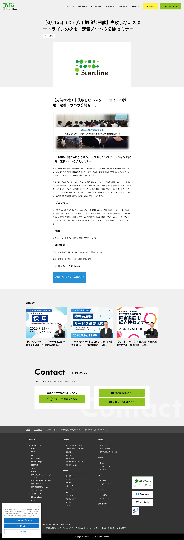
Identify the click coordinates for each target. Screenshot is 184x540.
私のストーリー (105, 484)
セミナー (101, 489)
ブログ (100, 475)
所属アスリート (66, 524)
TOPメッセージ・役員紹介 (75, 448)
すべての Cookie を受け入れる (22, 520)
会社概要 (69, 452)
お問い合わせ (102, 504)
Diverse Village (36, 462)
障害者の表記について (53, 528)
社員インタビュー (106, 445)
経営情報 (69, 483)
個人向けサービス (35, 494)
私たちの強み (70, 458)
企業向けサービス (35, 445)
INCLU (33, 455)
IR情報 (65, 470)
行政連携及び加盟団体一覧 (74, 462)
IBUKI (33, 452)
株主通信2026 (70, 476)
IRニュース (69, 479)
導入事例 (103, 480)
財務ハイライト (71, 486)
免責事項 (69, 505)
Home (28, 430)
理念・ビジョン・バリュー (74, 445)
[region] (22, 520)
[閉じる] (39, 506)
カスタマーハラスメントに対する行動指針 (101, 528)
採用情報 (101, 440)
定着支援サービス (37, 484)
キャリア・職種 (105, 448)
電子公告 (69, 502)
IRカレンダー (70, 496)
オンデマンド (104, 498)
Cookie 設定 (21, 532)
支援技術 (103, 469)
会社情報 (66, 440)
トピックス (103, 463)
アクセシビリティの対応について (74, 528)
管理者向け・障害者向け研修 (41, 480)
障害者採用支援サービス (39, 487)
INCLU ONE (35, 458)
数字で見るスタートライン (109, 452)
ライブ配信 (49, 36)
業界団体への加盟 (72, 465)
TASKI (33, 468)
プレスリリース (105, 466)
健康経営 (56, 524)
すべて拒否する (22, 526)
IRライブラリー (71, 489)
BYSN (33, 448)
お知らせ (101, 457)
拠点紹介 (69, 455)
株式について (70, 492)
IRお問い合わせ (71, 499)
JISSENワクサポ (37, 490)
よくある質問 (121, 528)
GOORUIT (34, 471)
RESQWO (34, 465)
